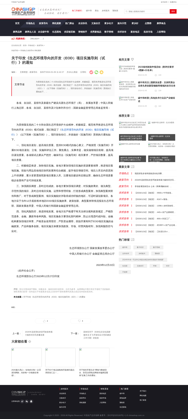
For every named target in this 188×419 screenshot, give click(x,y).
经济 (167, 266)
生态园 (124, 266)
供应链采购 (69, 32)
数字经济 (140, 247)
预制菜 (115, 10)
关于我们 (143, 391)
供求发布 (122, 32)
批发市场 (148, 32)
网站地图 (143, 395)
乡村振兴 (105, 10)
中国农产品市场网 (18, 2)
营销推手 (82, 32)
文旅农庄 (95, 23)
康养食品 (161, 23)
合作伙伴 (125, 253)
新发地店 (135, 32)
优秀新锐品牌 (95, 33)
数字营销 (108, 32)
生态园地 (56, 32)
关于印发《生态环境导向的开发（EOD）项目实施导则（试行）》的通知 (54, 297)
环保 (154, 266)
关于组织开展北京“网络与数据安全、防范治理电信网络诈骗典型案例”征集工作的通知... (93, 372)
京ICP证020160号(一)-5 (117, 415)
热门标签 (143, 400)
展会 (97, 10)
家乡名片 (108, 23)
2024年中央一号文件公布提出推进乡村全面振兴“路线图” (143, 260)
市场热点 (30, 23)
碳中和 (89, 10)
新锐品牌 (123, 398)
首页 (17, 23)
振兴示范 (122, 23)
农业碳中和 (43, 32)
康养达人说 (30, 32)
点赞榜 (148, 23)
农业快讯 (82, 23)
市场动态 (31, 45)
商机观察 (56, 23)
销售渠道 (104, 389)
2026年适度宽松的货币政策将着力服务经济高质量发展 (39, 333)
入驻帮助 (161, 32)
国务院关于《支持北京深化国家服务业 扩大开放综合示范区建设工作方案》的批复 (97, 334)
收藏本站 (173, 2)
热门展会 (69, 23)
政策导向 (43, 23)
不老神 (124, 272)
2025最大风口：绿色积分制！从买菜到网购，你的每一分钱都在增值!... (26, 372)
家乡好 (135, 23)
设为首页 (164, 2)
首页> (25, 45)
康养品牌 (17, 32)
